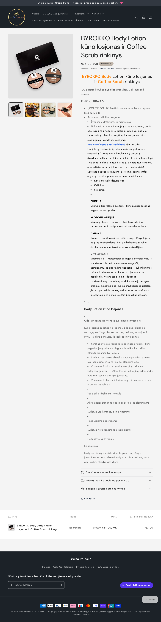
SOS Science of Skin (108, 566)
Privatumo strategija (80, 611)
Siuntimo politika (123, 611)
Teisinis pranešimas (142, 611)
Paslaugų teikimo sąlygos (102, 611)
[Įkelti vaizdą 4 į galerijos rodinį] (64, 109)
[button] (57, 13)
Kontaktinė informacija (82, 614)
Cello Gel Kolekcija (63, 566)
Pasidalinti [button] (89, 498)
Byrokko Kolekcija (85, 566)
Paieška (46, 566)
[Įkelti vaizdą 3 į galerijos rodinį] (48, 109)
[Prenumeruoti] (60, 585)
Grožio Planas (25, 611)
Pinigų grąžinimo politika (58, 611)
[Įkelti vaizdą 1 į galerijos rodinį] (16, 109)
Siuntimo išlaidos (106, 68)
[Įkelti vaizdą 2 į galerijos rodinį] (32, 109)
